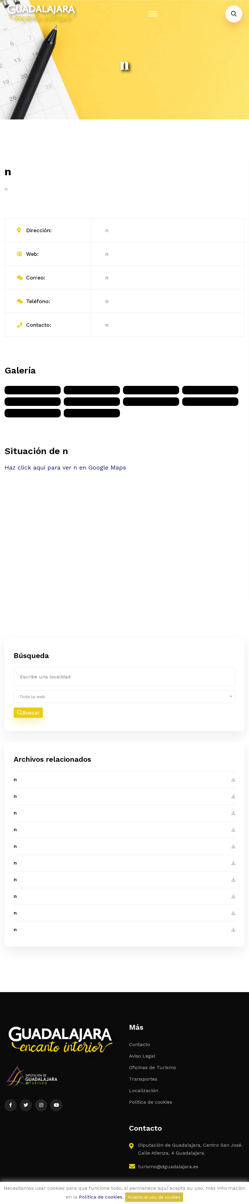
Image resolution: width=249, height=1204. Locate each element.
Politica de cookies (150, 1102)
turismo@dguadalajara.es (168, 1166)
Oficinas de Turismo (152, 1067)
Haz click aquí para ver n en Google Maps (65, 467)
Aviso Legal (142, 1056)
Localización (143, 1090)
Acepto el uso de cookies (154, 1197)
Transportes (143, 1079)
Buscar (31, 713)
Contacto (139, 1044)
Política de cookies (100, 1197)
